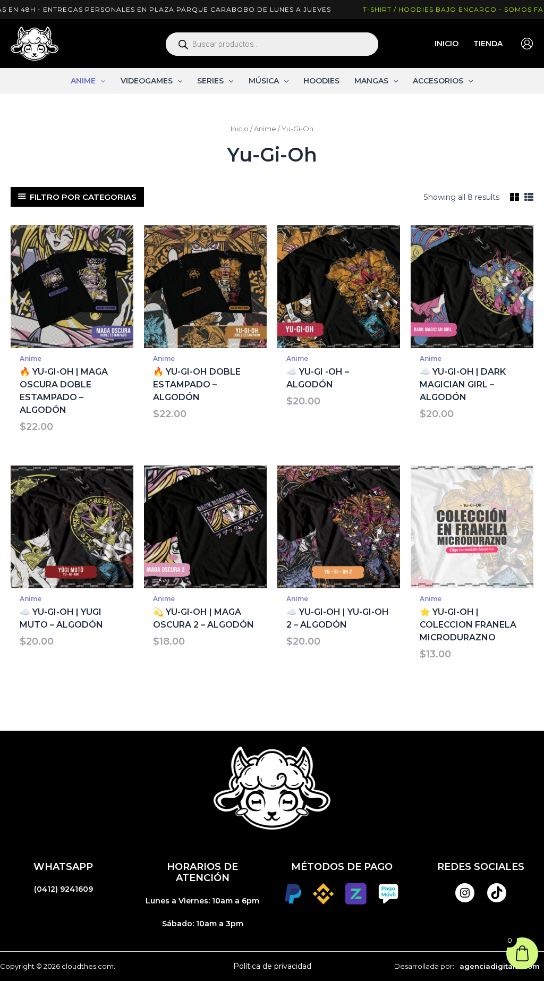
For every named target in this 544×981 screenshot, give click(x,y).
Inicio (240, 129)
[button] (100, 81)
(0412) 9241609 (63, 889)
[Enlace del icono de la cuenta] (527, 43)
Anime (265, 129)
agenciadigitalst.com (500, 966)
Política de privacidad (272, 966)
